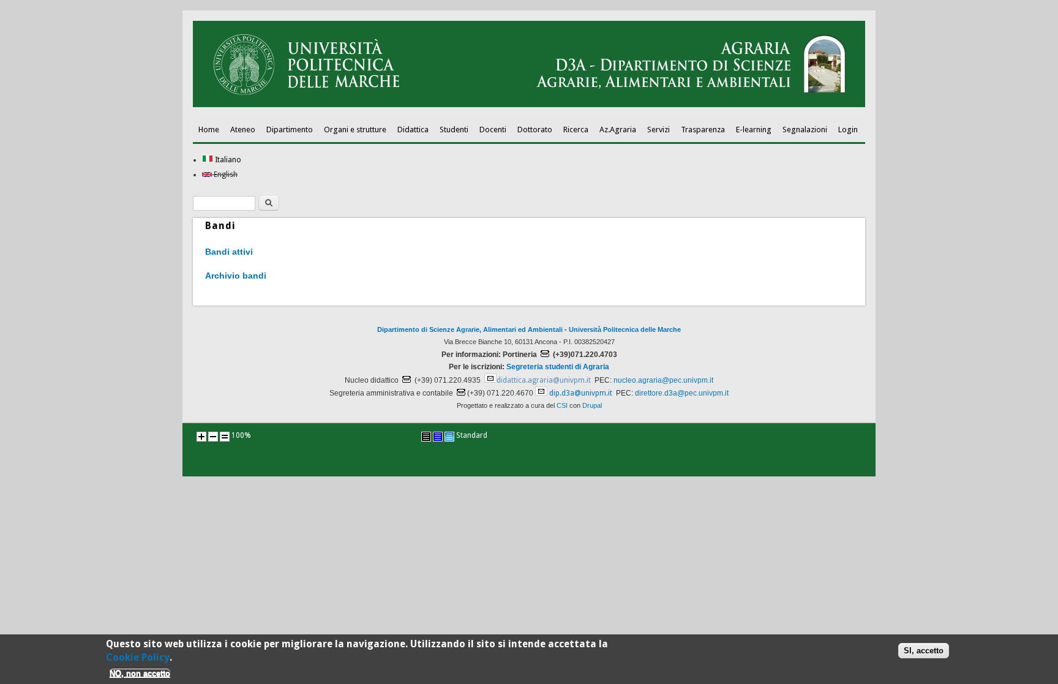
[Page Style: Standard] (449, 437)
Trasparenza (703, 129)
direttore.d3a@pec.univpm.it (682, 393)
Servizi (658, 129)
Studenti (454, 129)
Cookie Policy (138, 657)
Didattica (413, 129)
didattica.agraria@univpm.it (544, 380)
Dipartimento (289, 129)
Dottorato (534, 129)
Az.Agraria (617, 129)
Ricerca (575, 129)
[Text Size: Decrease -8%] (213, 437)
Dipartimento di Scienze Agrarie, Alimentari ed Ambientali (470, 329)
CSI (562, 405)
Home (208, 129)
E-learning (753, 129)
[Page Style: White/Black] (426, 437)
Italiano (227, 160)
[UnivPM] (529, 104)
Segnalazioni (804, 129)
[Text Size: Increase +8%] (201, 437)
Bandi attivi (229, 252)
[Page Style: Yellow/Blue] (438, 437)
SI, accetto (924, 650)
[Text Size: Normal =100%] (225, 437)
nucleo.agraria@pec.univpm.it (663, 380)
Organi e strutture (355, 129)
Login (848, 129)
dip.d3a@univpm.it (580, 393)
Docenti (492, 129)
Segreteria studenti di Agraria (557, 367)
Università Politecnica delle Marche (625, 329)
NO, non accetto (140, 673)
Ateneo (242, 129)
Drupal (592, 405)
